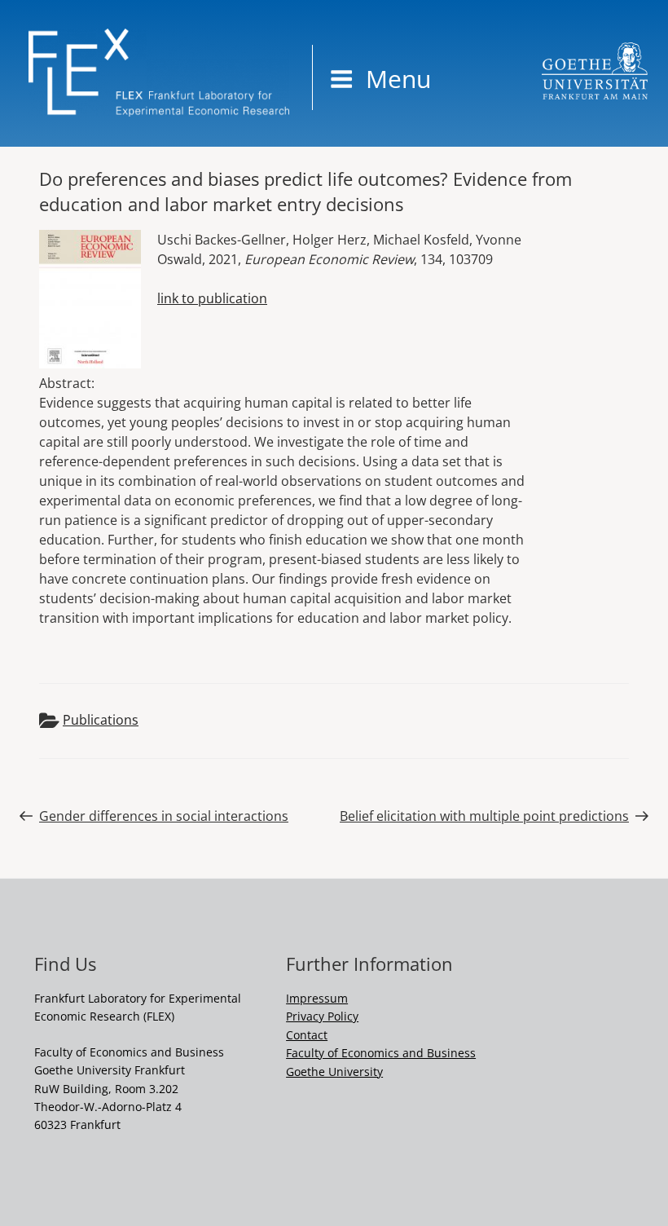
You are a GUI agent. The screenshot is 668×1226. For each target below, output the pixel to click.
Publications (100, 720)
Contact (306, 1035)
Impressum (317, 998)
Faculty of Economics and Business (381, 1053)
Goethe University (334, 1071)
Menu (398, 78)
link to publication (212, 298)
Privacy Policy (322, 1016)
